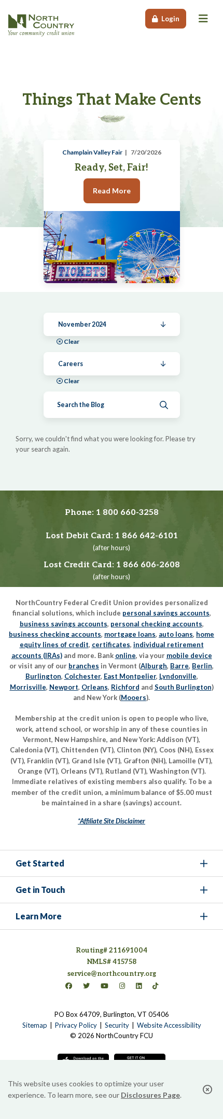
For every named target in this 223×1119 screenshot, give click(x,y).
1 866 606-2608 (148, 565)
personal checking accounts (156, 624)
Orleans (94, 687)
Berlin (202, 666)
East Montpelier (130, 676)
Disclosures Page (150, 1094)
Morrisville (28, 687)
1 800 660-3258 (127, 512)
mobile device (189, 655)
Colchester (82, 676)
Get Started (40, 863)
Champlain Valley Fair (92, 152)
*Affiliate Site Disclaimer (111, 821)
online (125, 655)
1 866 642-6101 (146, 536)
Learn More (39, 916)
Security (117, 1025)
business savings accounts (63, 624)
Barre (179, 666)
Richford (125, 687)
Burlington (43, 676)
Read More (112, 190)
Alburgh (154, 666)
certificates (111, 644)
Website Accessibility (169, 1025)
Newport (63, 687)
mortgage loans (130, 634)
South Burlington (183, 687)
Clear (71, 341)
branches (83, 666)
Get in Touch (40, 889)
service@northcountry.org (111, 974)
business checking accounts (55, 634)
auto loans (176, 634)
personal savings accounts (166, 613)
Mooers (133, 697)
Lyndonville (178, 676)
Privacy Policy (76, 1025)
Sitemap (34, 1025)
